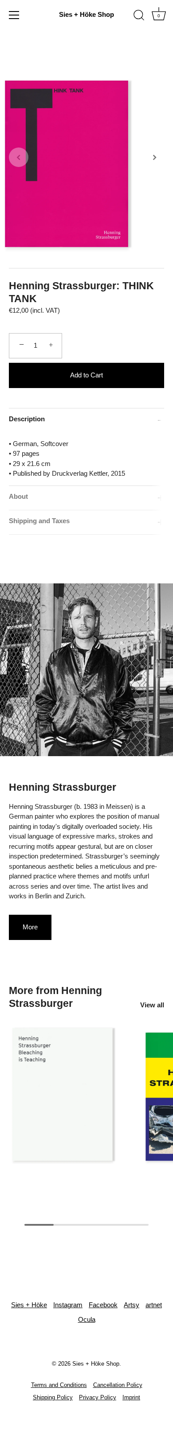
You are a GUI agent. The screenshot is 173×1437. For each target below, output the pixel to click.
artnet (153, 1305)
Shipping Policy (53, 1397)
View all (152, 1005)
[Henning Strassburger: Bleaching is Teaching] (73, 1096)
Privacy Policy (97, 1397)
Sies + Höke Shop (86, 14)
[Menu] (14, 15)
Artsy (131, 1305)
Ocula (86, 1319)
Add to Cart (86, 375)
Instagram (68, 1305)
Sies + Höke (29, 1305)
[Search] (139, 16)
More (30, 927)
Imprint (131, 1397)
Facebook (103, 1305)
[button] (18, 157)
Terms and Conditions (59, 1385)
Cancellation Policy (117, 1385)
